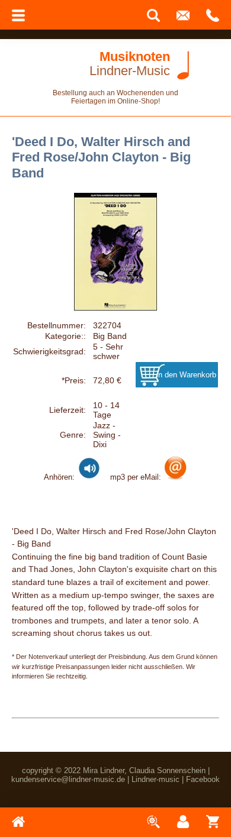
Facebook (203, 779)
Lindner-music (155, 779)
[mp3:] (175, 476)
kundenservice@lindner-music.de (68, 779)
